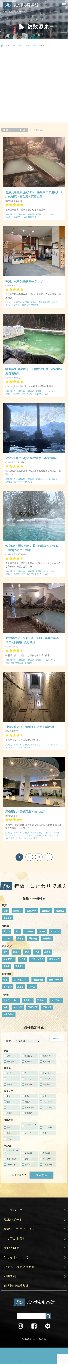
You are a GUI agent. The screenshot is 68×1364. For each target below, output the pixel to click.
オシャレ (29, 931)
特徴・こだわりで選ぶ (28, 45)
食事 (5, 979)
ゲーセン (7, 987)
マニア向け (56, 1000)
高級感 (20, 938)
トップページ (13, 1210)
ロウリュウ (54, 959)
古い (17, 931)
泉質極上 (60, 911)
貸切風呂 (19, 966)
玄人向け (41, 1000)
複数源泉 (46, 911)
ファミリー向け (10, 1000)
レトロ (42, 931)
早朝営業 (47, 1007)
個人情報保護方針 (16, 1285)
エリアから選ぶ (15, 1238)
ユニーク (7, 938)
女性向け (28, 1000)
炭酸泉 (47, 952)
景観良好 (33, 938)
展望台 (20, 987)
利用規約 (10, 1276)
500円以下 (32, 1007)
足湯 (27, 952)
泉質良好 (7, 918)
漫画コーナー (55, 979)
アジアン (55, 931)
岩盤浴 (6, 966)
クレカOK (17, 1007)
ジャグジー (8, 959)
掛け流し (17, 911)
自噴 (5, 911)
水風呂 (16, 952)
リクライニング (20, 979)
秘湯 (5, 1007)
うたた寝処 (38, 979)
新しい (6, 931)
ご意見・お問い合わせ (19, 1266)
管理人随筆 (11, 1247)
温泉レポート (11, 45)
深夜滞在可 (8, 1014)
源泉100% (31, 911)
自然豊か (47, 938)
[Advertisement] (34, 85)
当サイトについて (16, 1257)
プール (32, 987)
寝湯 (37, 952)
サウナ (22, 959)
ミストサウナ (37, 959)
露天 (5, 952)
